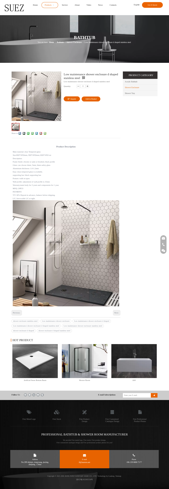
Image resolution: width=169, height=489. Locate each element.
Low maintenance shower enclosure (56, 321)
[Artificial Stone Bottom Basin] (35, 361)
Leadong (111, 476)
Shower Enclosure (132, 87)
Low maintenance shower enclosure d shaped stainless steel (36, 326)
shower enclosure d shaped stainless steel (54, 331)
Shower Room (84, 380)
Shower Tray (130, 93)
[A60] (134, 361)
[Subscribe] (154, 395)
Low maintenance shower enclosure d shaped (91, 321)
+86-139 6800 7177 (134, 462)
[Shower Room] (84, 361)
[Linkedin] (29, 394)
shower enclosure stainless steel (25, 321)
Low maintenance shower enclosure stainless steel (83, 326)
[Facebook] (25, 394)
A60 (134, 380)
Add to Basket (91, 99)
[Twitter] (33, 394)
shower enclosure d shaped (23, 331)
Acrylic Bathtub (131, 82)
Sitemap (118, 476)
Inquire (73, 99)
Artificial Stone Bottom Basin (35, 380)
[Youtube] (38, 394)
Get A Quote (152, 5)
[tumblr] (42, 394)
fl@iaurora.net (84, 462)
